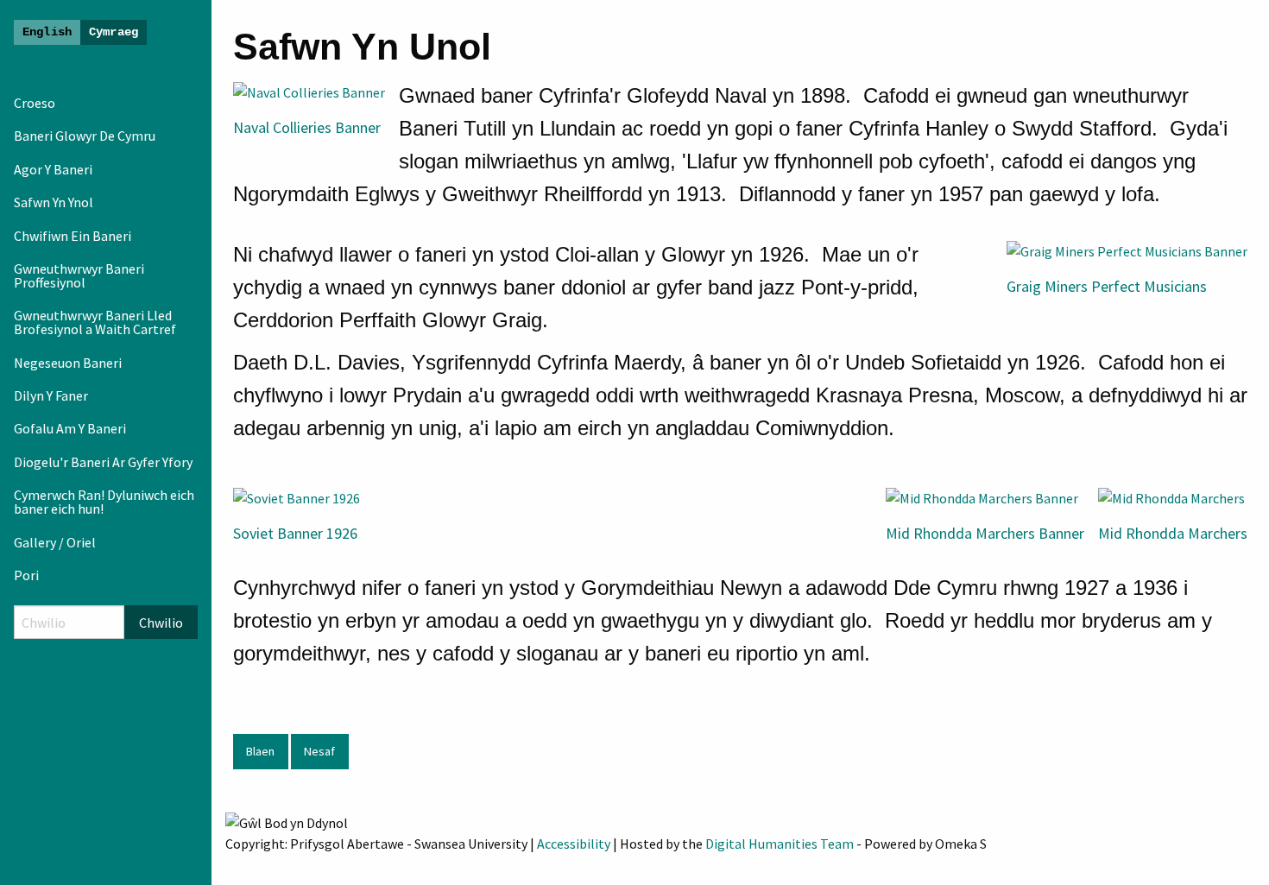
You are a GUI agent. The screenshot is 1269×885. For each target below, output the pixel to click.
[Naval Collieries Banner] (309, 90)
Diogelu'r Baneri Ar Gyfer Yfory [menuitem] (103, 462)
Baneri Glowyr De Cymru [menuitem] (84, 135)
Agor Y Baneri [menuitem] (53, 169)
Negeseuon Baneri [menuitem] (68, 362)
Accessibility (573, 843)
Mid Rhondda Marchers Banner (985, 533)
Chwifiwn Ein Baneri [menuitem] (72, 235)
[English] (47, 32)
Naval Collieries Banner (307, 127)
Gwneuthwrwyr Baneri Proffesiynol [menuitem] (79, 275)
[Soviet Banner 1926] (296, 496)
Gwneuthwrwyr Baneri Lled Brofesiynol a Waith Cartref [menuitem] (95, 322)
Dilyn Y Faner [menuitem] (51, 395)
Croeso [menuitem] (34, 102)
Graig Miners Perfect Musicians (1107, 286)
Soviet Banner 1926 (295, 533)
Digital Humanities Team (779, 843)
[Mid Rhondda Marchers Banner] (982, 496)
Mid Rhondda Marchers (1172, 533)
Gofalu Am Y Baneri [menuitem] (70, 428)
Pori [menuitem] (26, 575)
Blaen (260, 751)
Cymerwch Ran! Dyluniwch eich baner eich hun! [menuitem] (104, 501)
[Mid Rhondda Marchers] (1171, 496)
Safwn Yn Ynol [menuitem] (53, 202)
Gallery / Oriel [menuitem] (55, 542)
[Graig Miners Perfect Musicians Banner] (1127, 249)
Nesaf (319, 751)
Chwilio (161, 622)
